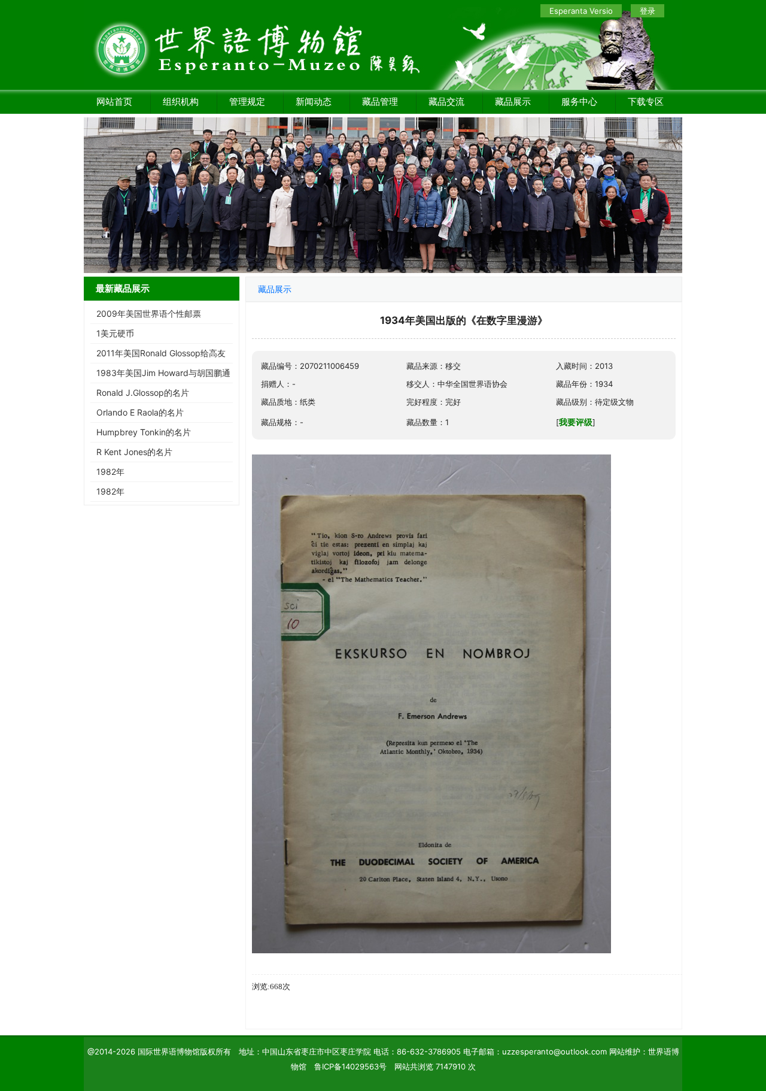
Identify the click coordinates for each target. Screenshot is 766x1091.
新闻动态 (314, 101)
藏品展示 (513, 101)
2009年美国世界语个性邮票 (148, 313)
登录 (647, 11)
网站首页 (114, 101)
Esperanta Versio (581, 11)
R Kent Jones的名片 (134, 452)
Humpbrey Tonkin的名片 (143, 432)
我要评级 (575, 422)
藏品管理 (380, 101)
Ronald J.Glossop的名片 (142, 392)
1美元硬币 (115, 333)
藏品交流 (446, 101)
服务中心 (579, 101)
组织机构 (181, 101)
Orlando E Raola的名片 (140, 412)
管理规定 (247, 101)
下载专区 (646, 101)
